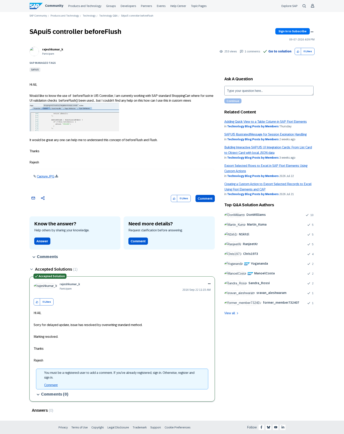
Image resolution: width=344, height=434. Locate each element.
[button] (298, 51)
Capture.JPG (45, 176)
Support (155, 427)
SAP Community (38, 16)
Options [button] (312, 31)
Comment (205, 198)
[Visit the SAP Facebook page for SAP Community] (261, 427)
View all (229, 313)
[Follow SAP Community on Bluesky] (268, 427)
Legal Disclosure (118, 427)
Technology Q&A (108, 16)
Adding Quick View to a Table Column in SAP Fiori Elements (265, 121)
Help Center (178, 6)
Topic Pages (199, 6)
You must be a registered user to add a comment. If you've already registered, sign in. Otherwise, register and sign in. (119, 375)
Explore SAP (289, 6)
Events (161, 6)
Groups (111, 6)
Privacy (63, 427)
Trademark (140, 427)
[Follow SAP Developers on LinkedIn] (282, 427)
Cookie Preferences (178, 427)
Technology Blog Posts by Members (253, 126)
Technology (89, 16)
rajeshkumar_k (52, 49)
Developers (128, 6)
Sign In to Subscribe (293, 31)
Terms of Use (79, 427)
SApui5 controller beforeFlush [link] (137, 16)
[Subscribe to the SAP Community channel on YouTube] (275, 427)
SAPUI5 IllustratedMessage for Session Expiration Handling (265, 134)
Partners (146, 6)
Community (54, 5)
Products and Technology (84, 6)
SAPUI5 (35, 69)
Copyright (97, 427)
